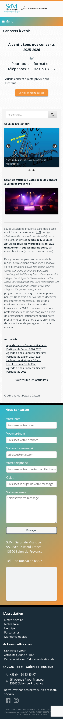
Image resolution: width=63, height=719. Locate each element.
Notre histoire (13, 620)
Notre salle (11, 624)
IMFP (38, 232)
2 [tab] (33, 170)
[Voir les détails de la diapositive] (31, 147)
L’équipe (9, 628)
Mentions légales (15, 637)
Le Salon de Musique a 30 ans (23, 360)
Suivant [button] (54, 146)
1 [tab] (29, 170)
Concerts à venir (15, 651)
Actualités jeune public (19, 655)
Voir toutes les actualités (31, 380)
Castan (36, 395)
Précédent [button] (8, 146)
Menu (9, 21)
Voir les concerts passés (31, 92)
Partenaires (12, 632)
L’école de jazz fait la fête (21, 364)
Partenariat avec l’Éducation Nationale (29, 659)
